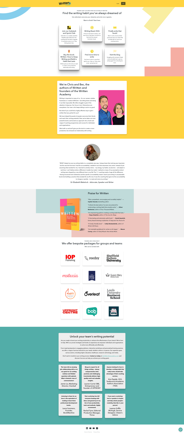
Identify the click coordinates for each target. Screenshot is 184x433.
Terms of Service (88, 432)
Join (123, 3)
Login (118, 3)
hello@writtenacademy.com (110, 356)
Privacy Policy (97, 432)
